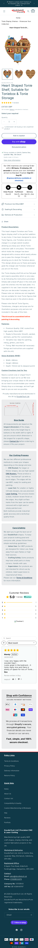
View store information (12, 160)
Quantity (4, 117)
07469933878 (16, 879)
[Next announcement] (34, 3)
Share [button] (6, 221)
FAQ (5, 813)
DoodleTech (21, 947)
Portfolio (7, 822)
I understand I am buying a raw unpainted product (18, 128)
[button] (4, 11)
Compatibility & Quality (12, 803)
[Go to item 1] (19, 627)
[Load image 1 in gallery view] (7, 74)
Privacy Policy (9, 766)
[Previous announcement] (4, 3)
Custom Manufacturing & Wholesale (17, 808)
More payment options (19, 147)
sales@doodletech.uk (18, 876)
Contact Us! (8, 798)
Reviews (7, 818)
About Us (7, 794)
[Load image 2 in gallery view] (19, 74)
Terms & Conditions (11, 761)
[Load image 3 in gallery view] (30, 74)
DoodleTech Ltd (23, 397)
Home (18, 18)
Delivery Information (11, 770)
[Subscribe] (31, 914)
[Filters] (4, 643)
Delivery (12, 109)
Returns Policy (9, 775)
